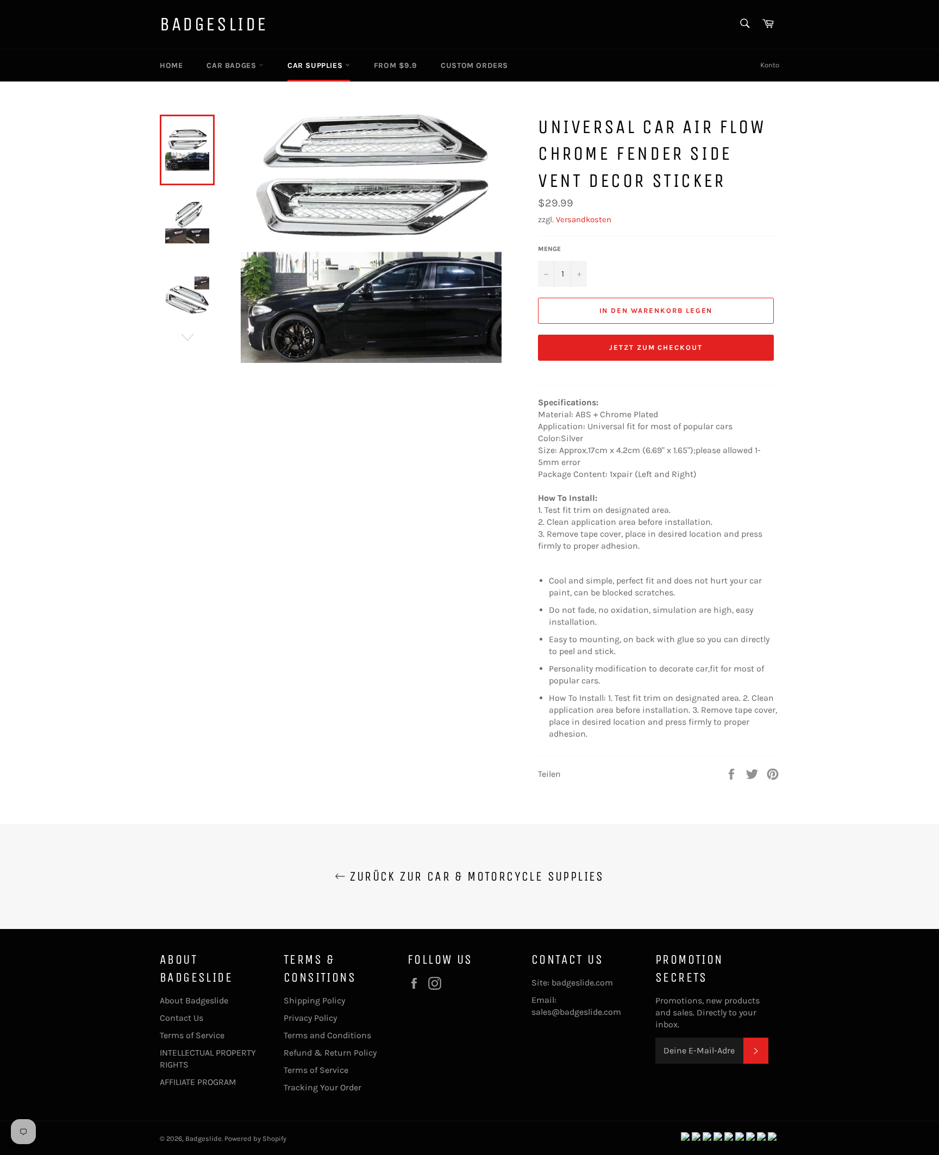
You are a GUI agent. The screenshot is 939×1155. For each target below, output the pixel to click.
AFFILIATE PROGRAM (198, 1082)
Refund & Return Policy (330, 1052)
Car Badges (232, 65)
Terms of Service (192, 1035)
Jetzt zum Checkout (656, 347)
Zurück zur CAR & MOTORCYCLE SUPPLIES (475, 876)
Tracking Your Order (322, 1087)
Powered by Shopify (255, 1138)
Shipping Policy (314, 1000)
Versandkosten (583, 219)
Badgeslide (214, 24)
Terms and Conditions (327, 1035)
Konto (769, 65)
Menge (549, 249)
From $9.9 (395, 65)
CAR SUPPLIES (316, 65)
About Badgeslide (194, 1000)
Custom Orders (474, 65)
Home (171, 65)
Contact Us (181, 1018)
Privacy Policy (310, 1018)
